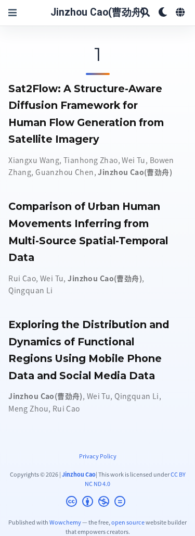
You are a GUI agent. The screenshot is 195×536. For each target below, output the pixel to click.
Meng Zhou (28, 408)
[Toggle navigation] (12, 13)
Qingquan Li (30, 290)
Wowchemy (65, 522)
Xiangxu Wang (33, 160)
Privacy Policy (97, 456)
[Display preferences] (162, 13)
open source (128, 522)
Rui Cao (22, 278)
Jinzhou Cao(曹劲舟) (97, 12)
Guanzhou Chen (64, 172)
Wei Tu (134, 160)
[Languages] (181, 13)
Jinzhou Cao (79, 474)
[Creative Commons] (97, 502)
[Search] (145, 13)
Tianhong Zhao (90, 160)
